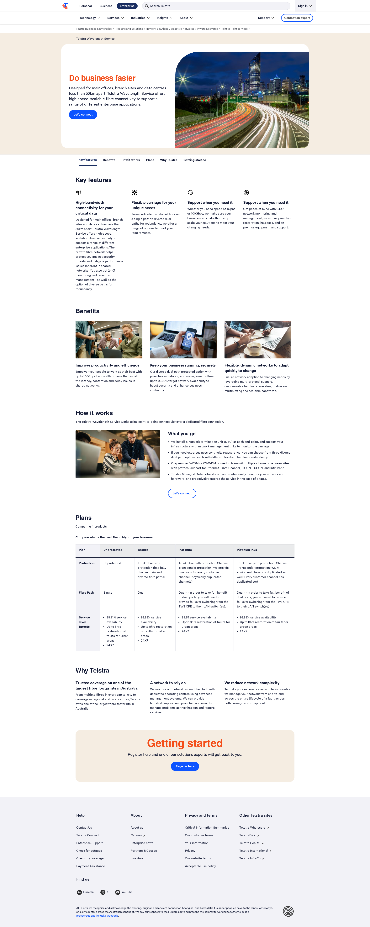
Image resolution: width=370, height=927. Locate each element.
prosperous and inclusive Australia (97, 915)
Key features (88, 160)
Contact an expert (297, 18)
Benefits (109, 160)
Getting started (194, 160)
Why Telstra (168, 160)
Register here (185, 766)
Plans (150, 160)
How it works (130, 160)
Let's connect (83, 114)
